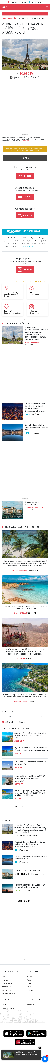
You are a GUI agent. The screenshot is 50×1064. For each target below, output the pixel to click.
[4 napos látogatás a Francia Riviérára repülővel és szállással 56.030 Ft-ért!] (7, 741)
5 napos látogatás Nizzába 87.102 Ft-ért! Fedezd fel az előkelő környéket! (29, 778)
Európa (18, 891)
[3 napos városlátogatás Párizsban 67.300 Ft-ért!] (7, 769)
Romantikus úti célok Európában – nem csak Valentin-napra (30, 886)
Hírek (28, 414)
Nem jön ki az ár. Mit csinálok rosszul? (31, 281)
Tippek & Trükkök (8, 1008)
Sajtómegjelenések (9, 993)
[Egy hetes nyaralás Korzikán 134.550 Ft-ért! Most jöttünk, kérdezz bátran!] (7, 755)
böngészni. (36, 150)
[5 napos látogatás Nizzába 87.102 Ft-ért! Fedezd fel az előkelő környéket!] (7, 784)
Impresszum (6, 987)
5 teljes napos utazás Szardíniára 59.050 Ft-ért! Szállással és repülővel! (25, 607)
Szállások (24, 2)
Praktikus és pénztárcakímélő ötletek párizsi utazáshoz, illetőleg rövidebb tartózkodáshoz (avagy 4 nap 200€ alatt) (36, 333)
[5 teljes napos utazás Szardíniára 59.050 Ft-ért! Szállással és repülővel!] (25, 603)
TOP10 (4, 1011)
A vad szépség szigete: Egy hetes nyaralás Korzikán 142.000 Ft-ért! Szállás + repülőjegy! (29, 792)
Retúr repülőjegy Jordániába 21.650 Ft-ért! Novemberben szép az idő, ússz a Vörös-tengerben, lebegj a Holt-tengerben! (25, 651)
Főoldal (4, 976)
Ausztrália (30, 990)
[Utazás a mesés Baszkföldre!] (12, 518)
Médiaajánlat (6, 990)
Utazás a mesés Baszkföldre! (32, 503)
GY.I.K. (4, 1005)
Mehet (43, 716)
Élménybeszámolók (34, 508)
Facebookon (25, 141)
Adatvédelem (7, 983)
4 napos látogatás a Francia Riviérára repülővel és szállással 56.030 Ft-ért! (31, 735)
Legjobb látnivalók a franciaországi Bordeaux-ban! (36, 427)
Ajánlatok (13, 2)
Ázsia (29, 980)
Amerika (30, 983)
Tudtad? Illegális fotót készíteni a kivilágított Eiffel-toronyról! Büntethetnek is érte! (35, 407)
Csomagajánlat (36, 2)
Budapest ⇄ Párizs (25, 167)
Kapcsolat (30, 1005)
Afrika (29, 987)
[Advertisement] (25, 108)
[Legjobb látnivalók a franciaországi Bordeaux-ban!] (12, 441)
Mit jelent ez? (25, 247)
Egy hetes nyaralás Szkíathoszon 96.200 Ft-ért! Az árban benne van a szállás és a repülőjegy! (25, 695)
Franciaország (32, 342)
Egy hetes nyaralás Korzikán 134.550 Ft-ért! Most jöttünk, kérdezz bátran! (31, 748)
